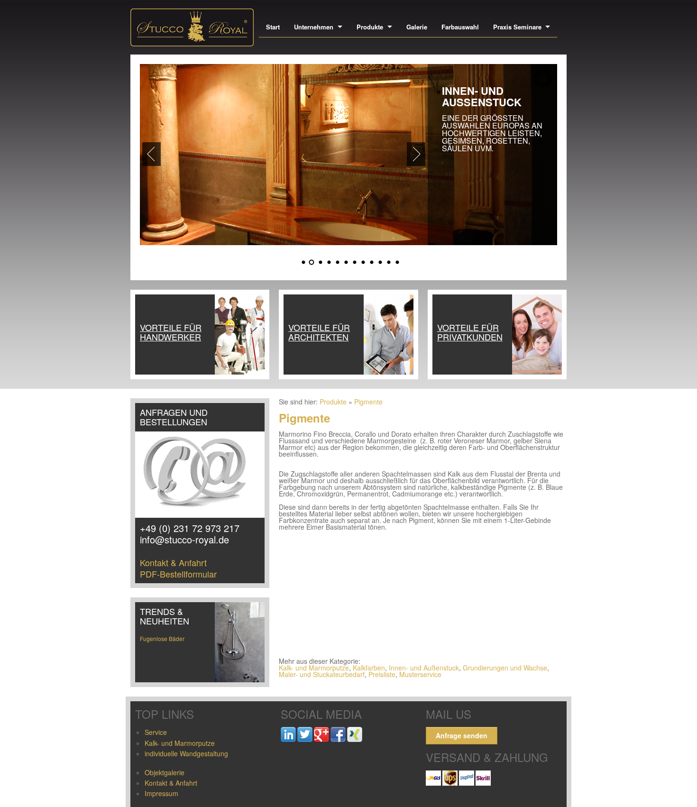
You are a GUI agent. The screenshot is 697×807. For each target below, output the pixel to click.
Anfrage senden (461, 735)
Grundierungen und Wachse (505, 667)
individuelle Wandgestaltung (186, 753)
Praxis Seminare (517, 26)
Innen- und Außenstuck (424, 667)
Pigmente (368, 401)
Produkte (370, 26)
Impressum (161, 793)
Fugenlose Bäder (162, 638)
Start (273, 26)
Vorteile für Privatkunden (470, 332)
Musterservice (420, 674)
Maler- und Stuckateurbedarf (322, 674)
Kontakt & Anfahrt (173, 562)
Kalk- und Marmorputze (314, 667)
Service (156, 732)
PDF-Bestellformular (178, 574)
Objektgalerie (164, 772)
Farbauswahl (460, 26)
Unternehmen (313, 26)
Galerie (416, 26)
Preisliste (381, 674)
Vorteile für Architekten (319, 332)
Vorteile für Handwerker (171, 332)
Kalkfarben (369, 667)
